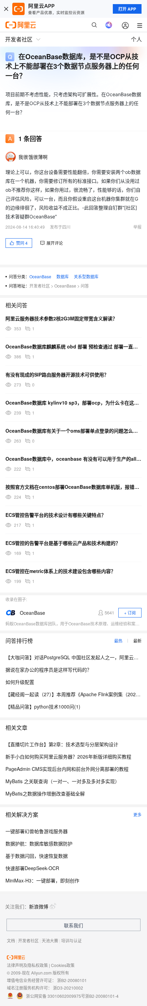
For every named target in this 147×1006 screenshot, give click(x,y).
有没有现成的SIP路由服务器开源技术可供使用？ (57, 374)
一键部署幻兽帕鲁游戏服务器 (36, 831)
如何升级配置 (19, 681)
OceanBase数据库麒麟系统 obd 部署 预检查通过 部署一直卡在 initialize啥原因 (73, 346)
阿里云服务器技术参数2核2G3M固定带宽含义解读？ (61, 318)
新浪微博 (38, 906)
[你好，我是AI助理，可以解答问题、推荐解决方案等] (109, 25)
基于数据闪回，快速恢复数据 (36, 855)
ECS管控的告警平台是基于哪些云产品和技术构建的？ (62, 542)
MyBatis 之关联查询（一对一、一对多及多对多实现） (62, 781)
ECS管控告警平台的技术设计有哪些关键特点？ (55, 514)
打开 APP (127, 9)
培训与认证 (71, 940)
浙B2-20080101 (72, 980)
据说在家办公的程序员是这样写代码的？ (48, 669)
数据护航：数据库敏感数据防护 (38, 843)
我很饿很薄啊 (33, 156)
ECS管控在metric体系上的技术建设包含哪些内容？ (60, 571)
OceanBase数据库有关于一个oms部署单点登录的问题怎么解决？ (73, 430)
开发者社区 (39, 286)
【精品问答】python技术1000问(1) (42, 706)
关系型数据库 (86, 276)
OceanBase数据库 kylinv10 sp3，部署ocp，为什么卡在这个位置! (73, 402)
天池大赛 (50, 940)
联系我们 (73, 925)
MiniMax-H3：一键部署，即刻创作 (42, 880)
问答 (85, 286)
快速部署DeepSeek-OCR (32, 868)
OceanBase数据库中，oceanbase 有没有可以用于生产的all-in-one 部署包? (73, 458)
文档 (11, 940)
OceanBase (40, 276)
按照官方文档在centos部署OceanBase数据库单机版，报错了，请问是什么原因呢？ (73, 486)
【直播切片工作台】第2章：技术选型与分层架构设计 (61, 744)
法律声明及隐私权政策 (27, 965)
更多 (137, 814)
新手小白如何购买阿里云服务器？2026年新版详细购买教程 (68, 756)
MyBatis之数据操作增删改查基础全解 (45, 793)
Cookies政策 (63, 965)
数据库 (62, 276)
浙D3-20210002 (68, 988)
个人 (136, 39)
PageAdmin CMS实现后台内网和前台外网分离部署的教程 (67, 768)
